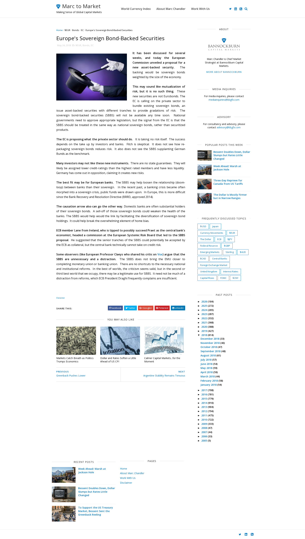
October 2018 (209, 347)
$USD (203, 226)
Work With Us (200, 9)
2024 (204, 310)
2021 (204, 322)
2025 (204, 305)
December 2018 (210, 338)
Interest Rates (230, 271)
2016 (204, 394)
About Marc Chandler (171, 9)
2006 (204, 436)
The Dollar (205, 239)
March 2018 (208, 376)
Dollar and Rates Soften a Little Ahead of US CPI (118, 359)
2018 (204, 335)
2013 (204, 407)
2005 (204, 440)
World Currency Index (136, 9)
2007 (204, 432)
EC (82, 30)
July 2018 (206, 359)
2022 (204, 318)
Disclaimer (126, 482)
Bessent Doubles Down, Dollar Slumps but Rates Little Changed (231, 155)
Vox (160, 254)
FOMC (223, 278)
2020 (204, 326)
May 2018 (207, 368)
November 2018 (210, 343)
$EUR (67, 30)
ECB (219, 239)
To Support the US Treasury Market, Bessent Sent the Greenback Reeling (95, 511)
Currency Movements (211, 232)
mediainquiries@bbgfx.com (224, 99)
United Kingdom (208, 271)
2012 (204, 411)
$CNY (235, 278)
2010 (204, 419)
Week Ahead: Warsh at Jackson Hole (227, 167)
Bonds (75, 30)
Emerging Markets (209, 252)
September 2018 (211, 351)
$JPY (230, 239)
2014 (204, 403)
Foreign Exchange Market (213, 265)
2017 (204, 390)
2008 (204, 428)
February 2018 (210, 380)
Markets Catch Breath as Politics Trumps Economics (75, 359)
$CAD (203, 258)
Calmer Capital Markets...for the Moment (162, 359)
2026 (204, 301)
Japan (215, 226)
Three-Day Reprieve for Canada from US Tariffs (228, 182)
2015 (204, 398)
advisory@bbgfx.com (229, 127)
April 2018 (207, 372)
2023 (204, 314)
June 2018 (207, 364)
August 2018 (208, 355)
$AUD (243, 252)
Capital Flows (207, 278)
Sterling (230, 252)
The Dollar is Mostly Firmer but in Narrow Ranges (230, 196)
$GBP (227, 245)
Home (59, 30)
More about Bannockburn (224, 72)
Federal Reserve (209, 245)
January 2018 (209, 384)
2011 (204, 415)
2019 (204, 331)
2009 (204, 423)
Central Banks (219, 258)
